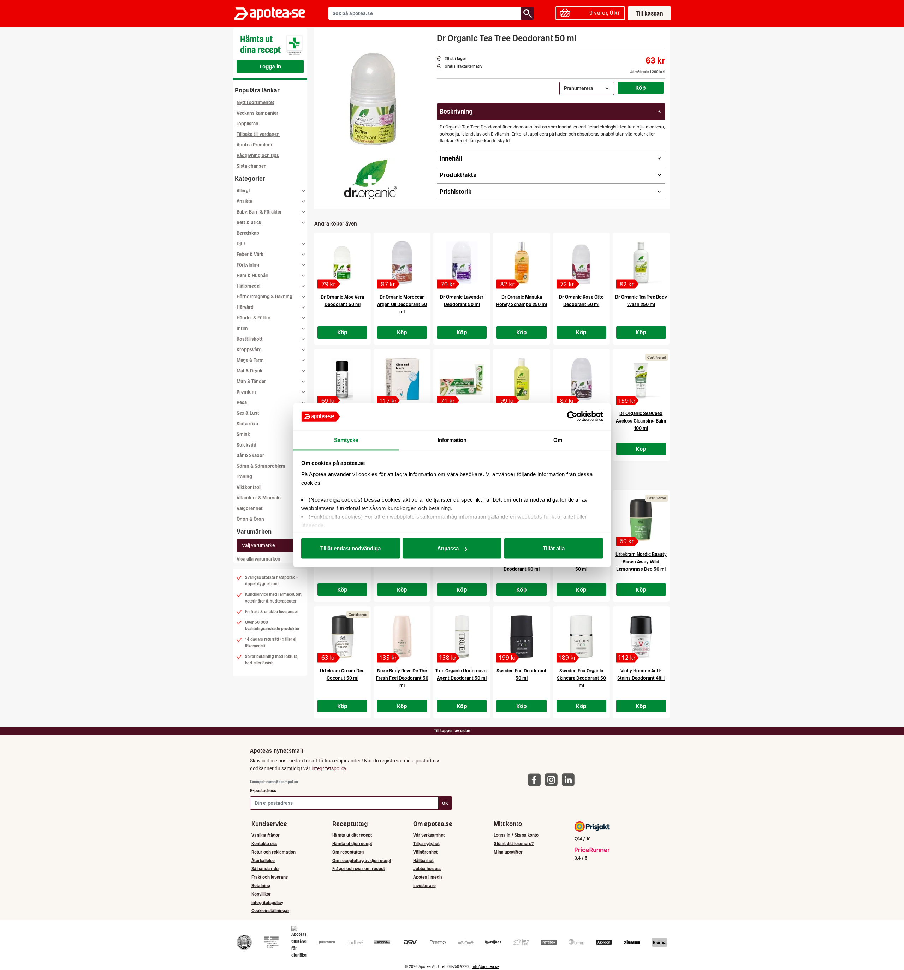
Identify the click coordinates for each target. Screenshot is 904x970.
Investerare (424, 885)
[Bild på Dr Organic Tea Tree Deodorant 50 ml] (373, 98)
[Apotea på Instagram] (553, 779)
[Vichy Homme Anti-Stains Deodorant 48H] (641, 636)
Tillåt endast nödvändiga (350, 548)
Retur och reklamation (273, 852)
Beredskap (248, 233)
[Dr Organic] (371, 179)
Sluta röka (247, 424)
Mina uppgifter (508, 852)
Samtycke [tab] (346, 440)
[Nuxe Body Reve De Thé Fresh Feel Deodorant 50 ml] (402, 636)
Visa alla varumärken (258, 559)
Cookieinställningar (270, 910)
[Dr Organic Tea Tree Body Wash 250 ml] (641, 262)
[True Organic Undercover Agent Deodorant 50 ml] (461, 636)
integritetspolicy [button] (328, 768)
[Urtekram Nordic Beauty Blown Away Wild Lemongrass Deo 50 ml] (641, 519)
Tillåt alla (554, 548)
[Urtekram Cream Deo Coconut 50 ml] (342, 636)
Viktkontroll (249, 487)
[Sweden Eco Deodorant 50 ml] (521, 636)
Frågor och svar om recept (358, 868)
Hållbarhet (423, 860)
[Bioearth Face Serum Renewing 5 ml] (342, 379)
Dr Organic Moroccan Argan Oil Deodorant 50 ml (402, 304)
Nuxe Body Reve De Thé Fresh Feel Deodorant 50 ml (402, 678)
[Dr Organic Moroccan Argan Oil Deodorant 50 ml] (402, 262)
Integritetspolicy (267, 902)
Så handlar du (265, 868)
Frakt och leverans (269, 877)
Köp (640, 87)
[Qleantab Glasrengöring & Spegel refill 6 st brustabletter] (402, 379)
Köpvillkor (261, 894)
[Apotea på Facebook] (536, 779)
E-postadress (263, 790)
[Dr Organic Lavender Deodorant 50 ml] (461, 262)
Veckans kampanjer (257, 113)
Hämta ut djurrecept (352, 843)
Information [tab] (452, 440)
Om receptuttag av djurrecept (361, 860)
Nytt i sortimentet (255, 103)
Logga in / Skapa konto (516, 835)
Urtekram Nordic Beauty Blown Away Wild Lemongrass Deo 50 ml (641, 561)
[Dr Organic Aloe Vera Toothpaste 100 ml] (461, 379)
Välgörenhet (250, 508)
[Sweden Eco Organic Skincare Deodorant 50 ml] (581, 636)
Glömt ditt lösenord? (514, 843)
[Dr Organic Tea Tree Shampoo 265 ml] (521, 379)
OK (445, 803)
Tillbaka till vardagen (258, 134)
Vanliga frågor (265, 835)
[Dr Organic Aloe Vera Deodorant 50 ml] (342, 262)
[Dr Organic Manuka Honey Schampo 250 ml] (521, 262)
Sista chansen (252, 166)
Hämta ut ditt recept (352, 835)
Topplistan (247, 124)
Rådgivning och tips (258, 155)
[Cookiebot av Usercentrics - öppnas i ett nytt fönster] (572, 416)
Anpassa (448, 548)
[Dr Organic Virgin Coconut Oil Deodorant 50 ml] (581, 379)
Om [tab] (557, 440)
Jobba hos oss (427, 868)
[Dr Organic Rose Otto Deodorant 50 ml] (581, 262)
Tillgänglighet (426, 843)
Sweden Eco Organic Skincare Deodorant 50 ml (581, 678)
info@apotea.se (485, 966)
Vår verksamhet (429, 835)
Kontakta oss (264, 843)
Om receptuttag (348, 852)
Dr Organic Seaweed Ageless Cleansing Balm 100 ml (641, 421)
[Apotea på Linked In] (569, 779)
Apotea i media (428, 877)
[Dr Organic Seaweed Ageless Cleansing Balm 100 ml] (641, 379)
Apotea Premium (254, 145)
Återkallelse (263, 860)
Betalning (260, 885)
